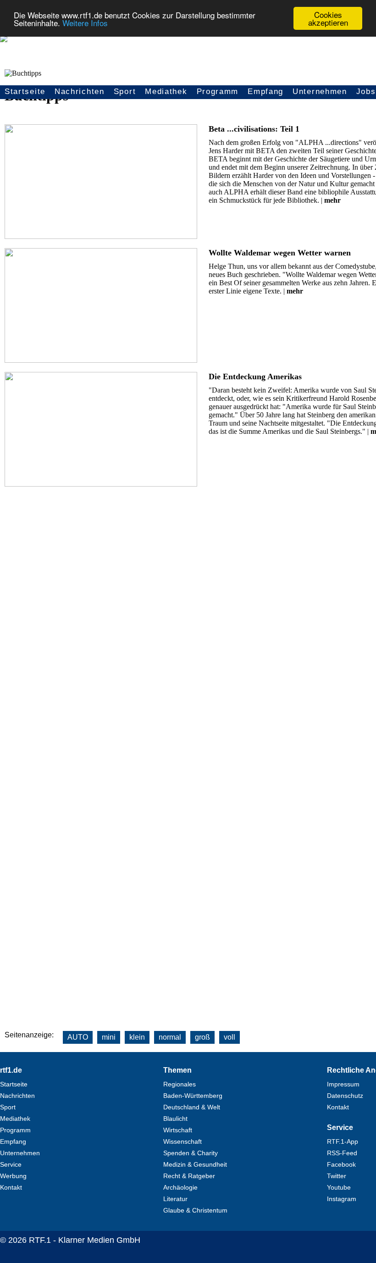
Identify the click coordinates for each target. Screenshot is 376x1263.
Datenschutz (345, 1095)
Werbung (13, 1176)
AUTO (77, 1037)
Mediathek (166, 91)
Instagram (341, 1198)
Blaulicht (175, 1118)
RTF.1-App (342, 1141)
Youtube (339, 1187)
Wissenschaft (182, 1141)
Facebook (341, 1164)
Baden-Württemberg (192, 1095)
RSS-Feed (342, 1153)
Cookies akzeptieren (328, 18)
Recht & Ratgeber (189, 1176)
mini (109, 1037)
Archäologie (180, 1187)
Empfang (265, 91)
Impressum (343, 1084)
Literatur (175, 1198)
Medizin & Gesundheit (195, 1164)
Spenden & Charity (190, 1153)
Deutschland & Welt (191, 1107)
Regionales (179, 1084)
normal (170, 1037)
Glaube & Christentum (195, 1210)
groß (202, 1037)
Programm (218, 91)
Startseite (25, 91)
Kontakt (11, 1187)
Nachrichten (80, 91)
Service (11, 1164)
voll (229, 1037)
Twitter (336, 1176)
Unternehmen (320, 91)
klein (137, 1037)
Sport (125, 91)
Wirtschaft (177, 1130)
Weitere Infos (85, 22)
